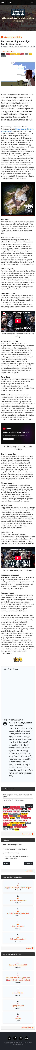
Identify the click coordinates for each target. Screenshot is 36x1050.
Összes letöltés (26, 1028)
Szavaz (6, 863)
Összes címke (27, 834)
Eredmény (28, 863)
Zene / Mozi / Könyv (8, 51)
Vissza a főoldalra (12, 37)
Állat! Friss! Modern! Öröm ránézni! (16, 849)
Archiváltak (29, 871)
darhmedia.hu (19, 1044)
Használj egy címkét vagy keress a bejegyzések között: (17, 796)
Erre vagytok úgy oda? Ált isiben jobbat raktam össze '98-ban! (17, 857)
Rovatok (29, 948)
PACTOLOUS (6, 2)
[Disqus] (18, 694)
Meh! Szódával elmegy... (12, 853)
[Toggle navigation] (32, 2)
